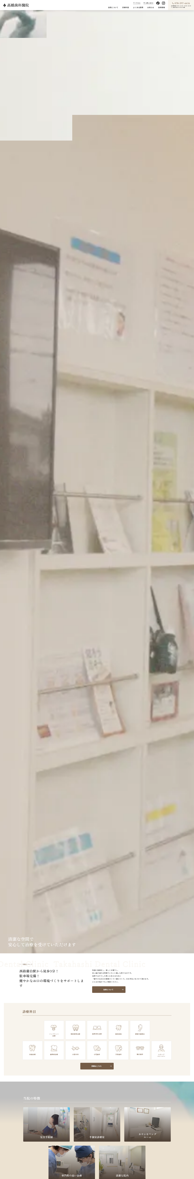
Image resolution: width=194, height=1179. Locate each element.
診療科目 (125, 7)
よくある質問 (138, 7)
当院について (113, 7)
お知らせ (150, 7)
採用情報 (161, 7)
